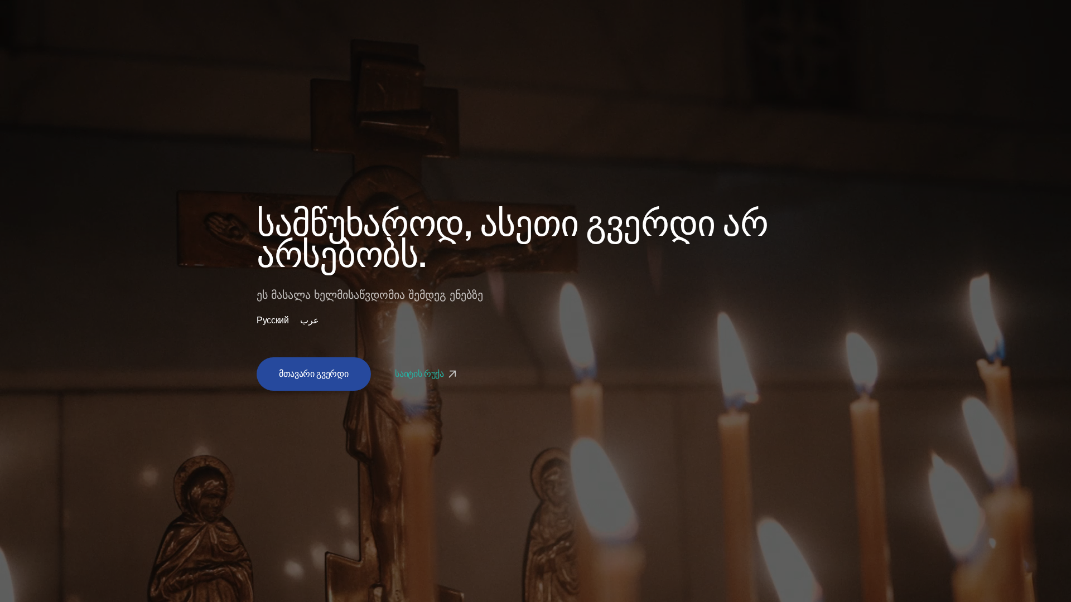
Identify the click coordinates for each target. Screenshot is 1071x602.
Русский (273, 320)
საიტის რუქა (420, 373)
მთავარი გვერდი (314, 373)
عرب (309, 320)
